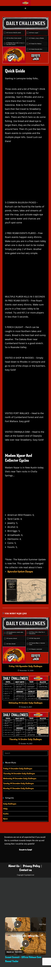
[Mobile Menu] (25, 8)
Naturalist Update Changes (20, 571)
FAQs (5, 809)
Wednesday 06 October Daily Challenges (25, 703)
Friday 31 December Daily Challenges (17, 768)
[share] (42, 935)
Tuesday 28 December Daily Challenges (18, 783)
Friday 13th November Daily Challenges (25, 666)
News (5, 819)
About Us (13, 866)
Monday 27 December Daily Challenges (18, 788)
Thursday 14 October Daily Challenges (25, 739)
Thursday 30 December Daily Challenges (19, 773)
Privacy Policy (31, 866)
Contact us (25, 870)
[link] (8, 935)
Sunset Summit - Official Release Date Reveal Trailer (25, 936)
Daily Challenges (9, 804)
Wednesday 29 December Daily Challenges (19, 778)
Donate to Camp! (25, 850)
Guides (6, 814)
